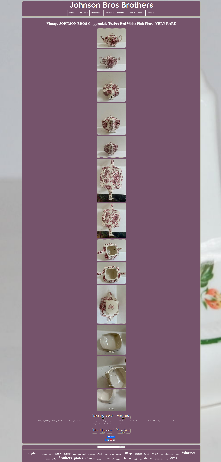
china (67, 453)
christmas (169, 454)
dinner (148, 458)
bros (173, 458)
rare (162, 454)
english (118, 459)
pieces (106, 454)
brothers (65, 458)
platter (127, 458)
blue (99, 453)
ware (74, 454)
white (177, 454)
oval (112, 454)
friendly (108, 458)
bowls (146, 454)
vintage (90, 458)
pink (54, 459)
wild (141, 459)
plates (78, 458)
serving (82, 454)
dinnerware (91, 454)
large (51, 454)
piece (99, 459)
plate (135, 459)
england (33, 453)
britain (155, 453)
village (128, 453)
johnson (188, 453)
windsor (118, 454)
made (48, 459)
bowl (167, 459)
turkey (58, 453)
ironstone (159, 459)
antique (44, 454)
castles (138, 453)
